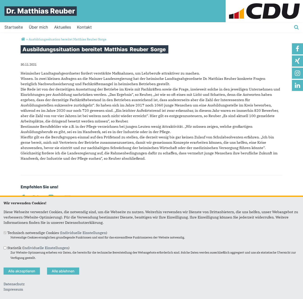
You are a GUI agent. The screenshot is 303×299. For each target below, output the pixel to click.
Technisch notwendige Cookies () (57, 232)
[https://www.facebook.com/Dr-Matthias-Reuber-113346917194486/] (297, 48)
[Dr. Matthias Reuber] (23, 39)
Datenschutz (14, 284)
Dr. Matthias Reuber (40, 11)
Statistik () (38, 248)
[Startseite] (264, 2)
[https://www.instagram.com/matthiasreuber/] (297, 73)
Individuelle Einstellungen (83, 232)
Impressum (13, 289)
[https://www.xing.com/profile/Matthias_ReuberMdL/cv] (297, 61)
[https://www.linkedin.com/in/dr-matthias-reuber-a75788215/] (297, 85)
